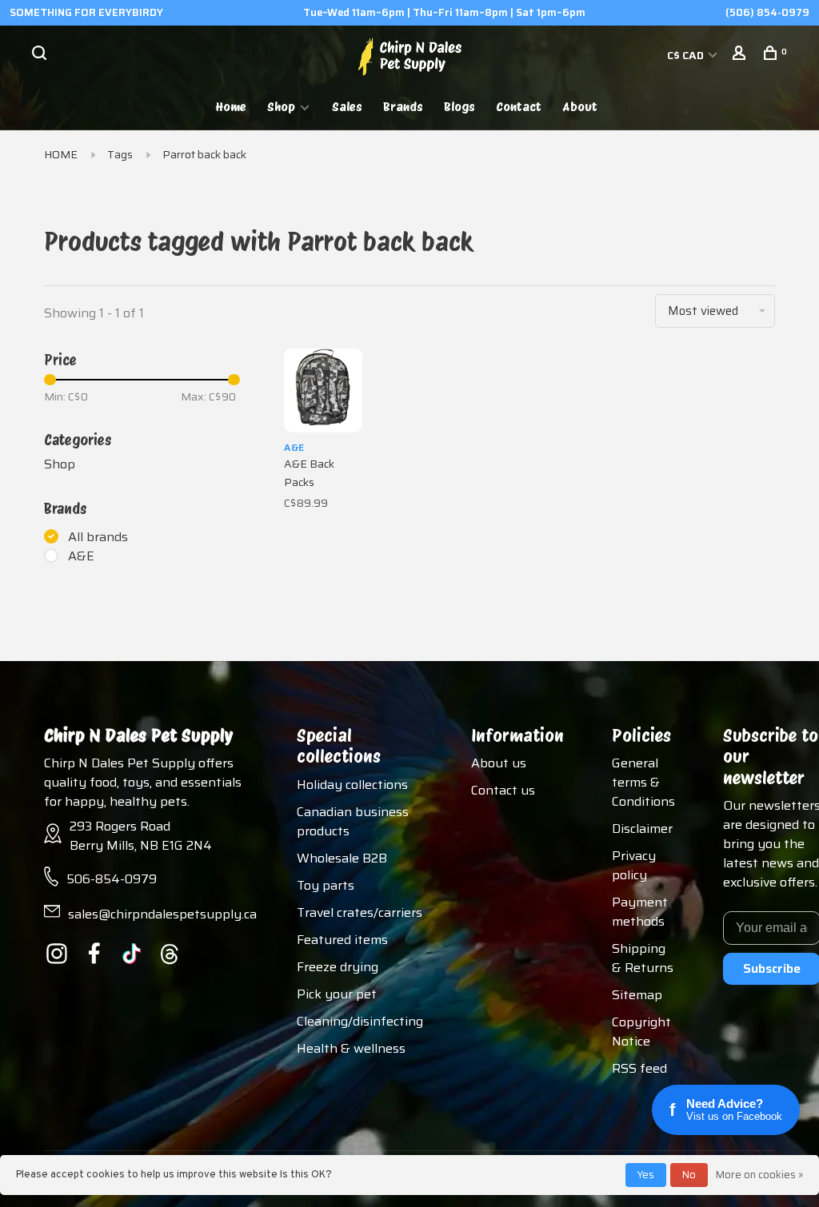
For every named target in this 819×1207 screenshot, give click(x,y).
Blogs (459, 106)
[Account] (741, 55)
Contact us (503, 790)
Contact (518, 106)
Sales (347, 106)
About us (498, 763)
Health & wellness (351, 1048)
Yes (645, 1174)
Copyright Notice (641, 1031)
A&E (81, 556)
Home (231, 106)
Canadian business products (353, 821)
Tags (120, 154)
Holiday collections (352, 785)
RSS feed (639, 1068)
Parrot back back (204, 154)
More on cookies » (759, 1174)
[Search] (41, 55)
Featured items (342, 940)
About (579, 106)
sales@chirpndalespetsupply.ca (162, 914)
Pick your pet (337, 994)
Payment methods (640, 911)
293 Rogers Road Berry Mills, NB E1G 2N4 (141, 835)
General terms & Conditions (643, 782)
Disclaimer (642, 829)
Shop (281, 106)
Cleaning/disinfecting (360, 1021)
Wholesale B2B (342, 858)
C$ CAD (686, 55)
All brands (98, 537)
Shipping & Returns (642, 958)
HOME (61, 154)
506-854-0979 (111, 879)
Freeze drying (337, 967)
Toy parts (325, 885)
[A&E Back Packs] (323, 390)
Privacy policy (634, 865)
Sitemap (637, 995)
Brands (403, 106)
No (689, 1174)
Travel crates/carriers (359, 912)
